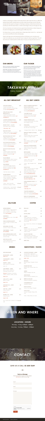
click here (18, 377)
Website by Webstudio (13, 419)
